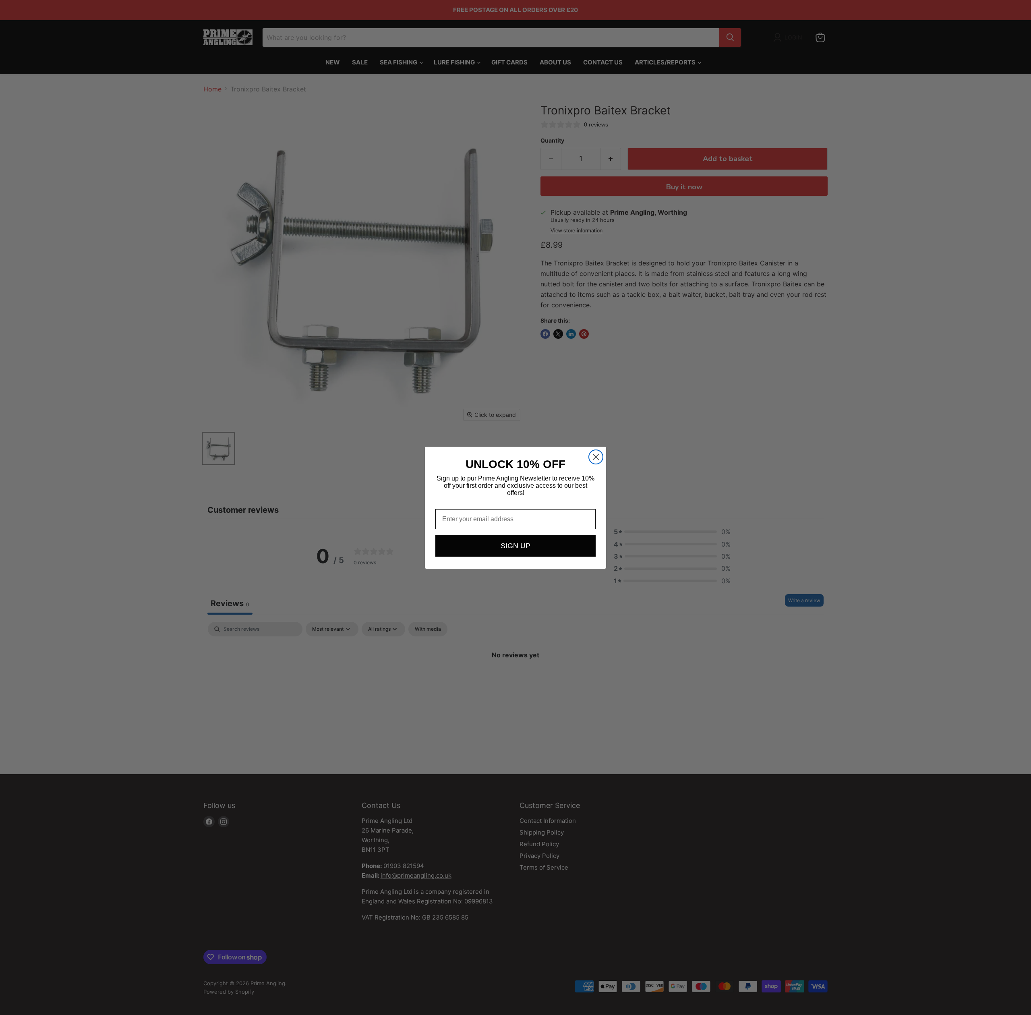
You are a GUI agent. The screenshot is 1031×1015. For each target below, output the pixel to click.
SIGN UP (515, 546)
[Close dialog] (596, 457)
